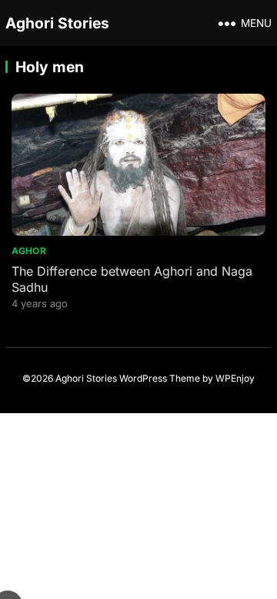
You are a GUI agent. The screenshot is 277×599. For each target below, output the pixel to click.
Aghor (29, 250)
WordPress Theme (159, 378)
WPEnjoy (235, 378)
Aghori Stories (57, 23)
